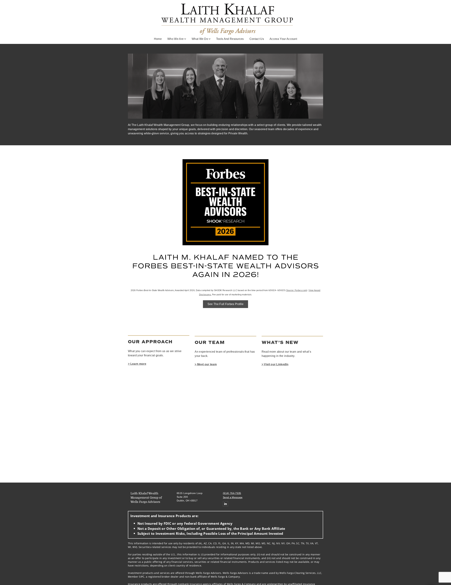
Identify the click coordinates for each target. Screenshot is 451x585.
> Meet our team (206, 364)
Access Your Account (283, 38)
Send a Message (232, 497)
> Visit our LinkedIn (275, 364)
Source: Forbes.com (296, 290)
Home (158, 38)
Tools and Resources (230, 38)
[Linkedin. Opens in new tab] (225, 503)
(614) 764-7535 (232, 493)
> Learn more (137, 363)
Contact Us (256, 38)
